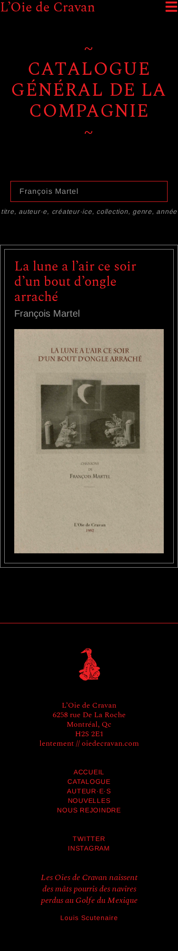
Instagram (89, 848)
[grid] (89, 415)
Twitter (89, 838)
